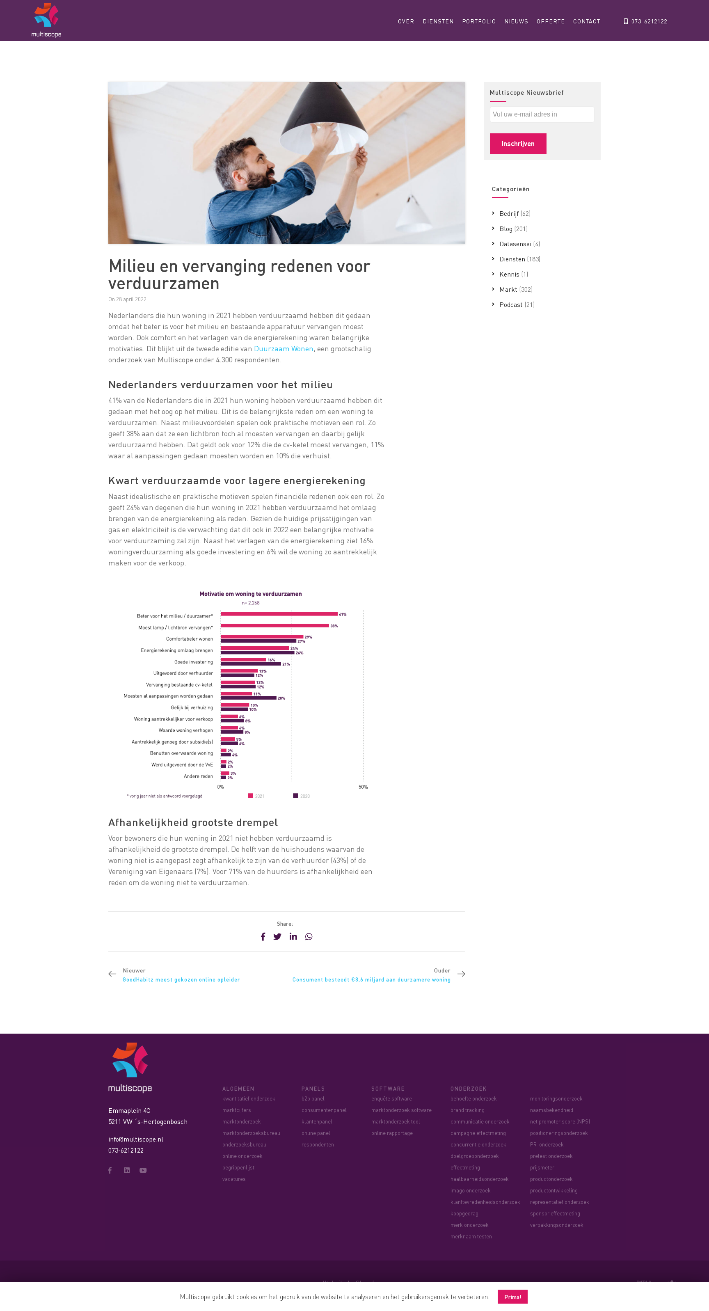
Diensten (438, 21)
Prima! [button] (512, 1296)
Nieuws (516, 21)
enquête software (391, 1098)
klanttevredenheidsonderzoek (485, 1201)
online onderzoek (242, 1155)
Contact (586, 21)
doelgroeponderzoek (475, 1155)
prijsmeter (542, 1167)
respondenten (318, 1144)
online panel (316, 1132)
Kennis (509, 274)
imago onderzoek (471, 1190)
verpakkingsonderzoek (556, 1224)
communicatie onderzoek (480, 1121)
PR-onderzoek (547, 1144)
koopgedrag (464, 1213)
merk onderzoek (470, 1224)
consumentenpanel (324, 1109)
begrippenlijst (238, 1167)
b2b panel (313, 1098)
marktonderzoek (241, 1121)
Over (406, 21)
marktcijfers (236, 1109)
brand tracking (468, 1109)
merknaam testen (471, 1236)
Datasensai (515, 243)
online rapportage (392, 1132)
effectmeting (465, 1167)
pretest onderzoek (551, 1155)
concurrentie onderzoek (478, 1144)
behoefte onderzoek (474, 1098)
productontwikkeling (554, 1190)
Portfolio (479, 21)
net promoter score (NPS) (560, 1121)
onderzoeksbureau (244, 1144)
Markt (508, 289)
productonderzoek (551, 1178)
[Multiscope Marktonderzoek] (132, 1067)
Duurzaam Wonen (283, 348)
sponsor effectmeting (555, 1213)
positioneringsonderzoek (559, 1132)
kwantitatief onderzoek (248, 1098)
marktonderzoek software (401, 1109)
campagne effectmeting (478, 1132)
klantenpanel (317, 1121)
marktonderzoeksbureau (251, 1132)
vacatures (234, 1178)
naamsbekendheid (551, 1109)
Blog (505, 228)
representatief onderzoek (559, 1201)
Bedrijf (509, 213)
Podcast (511, 304)
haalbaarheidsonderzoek (480, 1178)
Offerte (551, 21)
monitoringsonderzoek (556, 1098)
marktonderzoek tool (395, 1121)
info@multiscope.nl (135, 1139)
